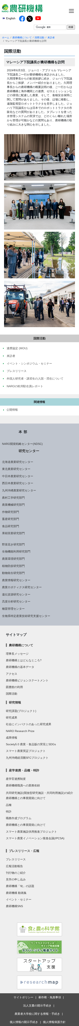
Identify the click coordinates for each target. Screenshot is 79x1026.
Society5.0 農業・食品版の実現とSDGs (31, 744)
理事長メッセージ (17, 653)
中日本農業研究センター (17, 476)
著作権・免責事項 (49, 997)
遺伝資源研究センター (16, 594)
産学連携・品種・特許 (24, 770)
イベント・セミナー (18, 899)
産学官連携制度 (16, 778)
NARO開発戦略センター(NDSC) (22, 443)
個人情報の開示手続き (24, 1022)
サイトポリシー (23, 997)
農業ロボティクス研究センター (22, 587)
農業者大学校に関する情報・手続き (37, 1013)
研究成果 (11, 717)
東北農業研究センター (16, 469)
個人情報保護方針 (54, 1022)
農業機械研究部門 (13, 504)
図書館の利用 (14, 687)
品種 (9, 805)
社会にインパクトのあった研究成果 (28, 724)
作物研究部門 (10, 512)
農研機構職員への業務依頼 (23, 785)
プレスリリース (16, 859)
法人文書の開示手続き (37, 1005)
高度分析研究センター (16, 601)
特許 (9, 811)
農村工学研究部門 (13, 497)
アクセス (11, 673)
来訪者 (51, 37)
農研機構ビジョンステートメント (27, 680)
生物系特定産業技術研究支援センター (26, 616)
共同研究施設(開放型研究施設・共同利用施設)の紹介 (39, 792)
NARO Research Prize (20, 731)
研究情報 (15, 702)
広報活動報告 (14, 866)
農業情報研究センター (16, 580)
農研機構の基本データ (20, 667)
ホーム (5, 37)
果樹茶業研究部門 (13, 533)
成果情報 (11, 737)
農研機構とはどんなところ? (24, 660)
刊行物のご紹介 (16, 872)
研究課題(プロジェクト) (21, 711)
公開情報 (12, 409)
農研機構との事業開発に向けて (26, 798)
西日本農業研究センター (17, 483)
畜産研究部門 (10, 519)
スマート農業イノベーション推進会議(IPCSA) (35, 838)
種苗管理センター (13, 608)
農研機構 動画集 (16, 892)
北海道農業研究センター (17, 461)
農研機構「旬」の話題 (20, 886)
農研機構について (22, 37)
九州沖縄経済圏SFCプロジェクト (27, 757)
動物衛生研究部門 (13, 573)
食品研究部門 (10, 526)
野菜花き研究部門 (13, 544)
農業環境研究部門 (13, 558)
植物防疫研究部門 (13, 566)
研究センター (29, 451)
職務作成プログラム (18, 818)
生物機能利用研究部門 (16, 551)
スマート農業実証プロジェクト (26, 750)
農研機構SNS (14, 906)
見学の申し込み (16, 879)
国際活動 (39, 37)
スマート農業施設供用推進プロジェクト (31, 831)
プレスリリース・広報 (24, 850)
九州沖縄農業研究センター (19, 490)
